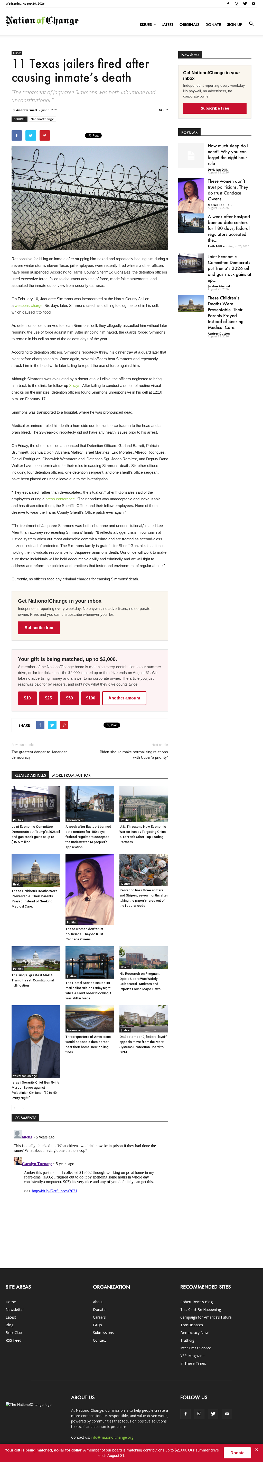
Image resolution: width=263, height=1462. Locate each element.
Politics (18, 820)
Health (17, 884)
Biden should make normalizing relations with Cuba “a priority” (134, 755)
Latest (167, 24)
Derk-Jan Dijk (218, 169)
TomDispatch (191, 1324)
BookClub (14, 1332)
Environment (75, 820)
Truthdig (187, 1340)
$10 (27, 698)
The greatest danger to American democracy (40, 755)
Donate (213, 24)
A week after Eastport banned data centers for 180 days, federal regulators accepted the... (229, 228)
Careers (99, 1317)
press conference (60, 499)
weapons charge (28, 305)
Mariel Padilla (219, 205)
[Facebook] (228, 3)
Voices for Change (25, 1076)
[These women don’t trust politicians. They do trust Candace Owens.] (89, 889)
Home (11, 1301)
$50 (69, 698)
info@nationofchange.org (112, 1437)
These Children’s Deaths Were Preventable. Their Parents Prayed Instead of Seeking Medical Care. (225, 312)
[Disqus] (90, 1192)
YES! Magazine (192, 1355)
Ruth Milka (216, 246)
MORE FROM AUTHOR (71, 775)
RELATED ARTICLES (30, 775)
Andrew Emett (26, 110)
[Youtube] (253, 3)
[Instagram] (236, 3)
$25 (48, 698)
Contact (99, 1340)
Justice (17, 53)
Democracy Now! (194, 1332)
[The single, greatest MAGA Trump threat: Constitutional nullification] (36, 958)
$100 (90, 698)
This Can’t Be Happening (200, 1309)
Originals (189, 24)
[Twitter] (245, 3)
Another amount (124, 698)
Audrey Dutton (219, 333)
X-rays (74, 385)
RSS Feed (13, 1340)
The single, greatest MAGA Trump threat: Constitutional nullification (33, 980)
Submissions (103, 1332)
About (98, 1301)
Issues (146, 24)
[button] (251, 24)
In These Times (193, 1363)
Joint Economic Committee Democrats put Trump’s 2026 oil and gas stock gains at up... (229, 268)
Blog (9, 1324)
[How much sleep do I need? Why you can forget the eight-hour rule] (191, 155)
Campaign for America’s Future (206, 1317)
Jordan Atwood (219, 286)
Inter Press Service (195, 1348)
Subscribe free (39, 628)
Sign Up (234, 24)
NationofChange (42, 119)
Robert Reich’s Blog (196, 1301)
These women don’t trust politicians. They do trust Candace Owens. (84, 934)
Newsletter (15, 1309)
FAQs (97, 1324)
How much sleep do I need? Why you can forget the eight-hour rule (228, 154)
